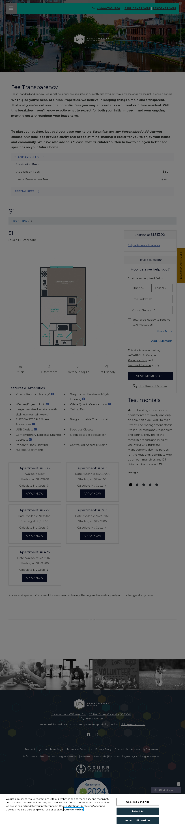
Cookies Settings (137, 801)
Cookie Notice (73, 809)
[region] (92, 811)
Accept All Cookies (137, 820)
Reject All (138, 811)
